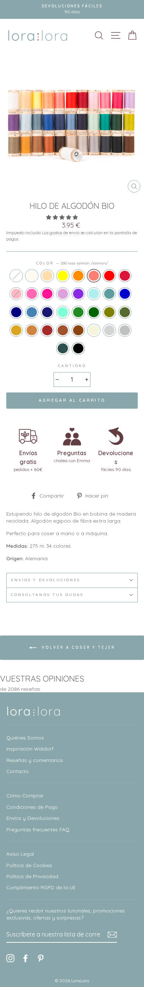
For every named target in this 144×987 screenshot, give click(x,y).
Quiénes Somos (25, 737)
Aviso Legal (20, 854)
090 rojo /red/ (109, 276)
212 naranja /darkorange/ (78, 276)
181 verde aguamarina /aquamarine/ (62, 312)
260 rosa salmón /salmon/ (94, 276)
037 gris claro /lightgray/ (109, 330)
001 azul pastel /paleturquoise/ (94, 294)
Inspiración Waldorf (30, 748)
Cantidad (72, 365)
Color (72, 263)
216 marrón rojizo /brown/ (47, 330)
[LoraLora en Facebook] (25, 958)
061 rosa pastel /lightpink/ (16, 294)
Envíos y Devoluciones (32, 818)
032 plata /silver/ (125, 330)
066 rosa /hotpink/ (31, 294)
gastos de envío (64, 232)
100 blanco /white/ (16, 276)
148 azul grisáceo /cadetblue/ (109, 294)
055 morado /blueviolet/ (78, 294)
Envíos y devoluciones (45, 580)
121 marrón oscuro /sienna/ (62, 330)
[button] (62, 217)
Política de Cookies (29, 865)
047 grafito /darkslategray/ (62, 348)
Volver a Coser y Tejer (77, 647)
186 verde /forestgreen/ (78, 312)
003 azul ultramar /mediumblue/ (125, 294)
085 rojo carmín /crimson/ (125, 276)
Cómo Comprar (25, 795)
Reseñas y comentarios (34, 760)
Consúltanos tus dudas (47, 594)
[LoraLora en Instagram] (10, 958)
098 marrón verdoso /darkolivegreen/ (125, 312)
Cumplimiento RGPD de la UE (40, 887)
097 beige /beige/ (94, 330)
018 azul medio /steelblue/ (31, 312)
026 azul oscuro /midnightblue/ (47, 312)
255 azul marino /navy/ (16, 312)
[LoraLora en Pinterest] (41, 958)
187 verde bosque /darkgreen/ (94, 312)
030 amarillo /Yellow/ (62, 276)
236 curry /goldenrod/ (16, 330)
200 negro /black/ (78, 348)
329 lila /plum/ (62, 294)
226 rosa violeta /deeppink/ (47, 294)
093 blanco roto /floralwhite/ (31, 276)
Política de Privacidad (32, 876)
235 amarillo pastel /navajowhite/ (47, 276)
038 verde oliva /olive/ (109, 312)
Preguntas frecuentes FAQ (37, 829)
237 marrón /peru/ (31, 330)
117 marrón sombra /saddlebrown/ (78, 330)
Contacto (17, 771)
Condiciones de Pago (32, 807)
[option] (72, 9)
